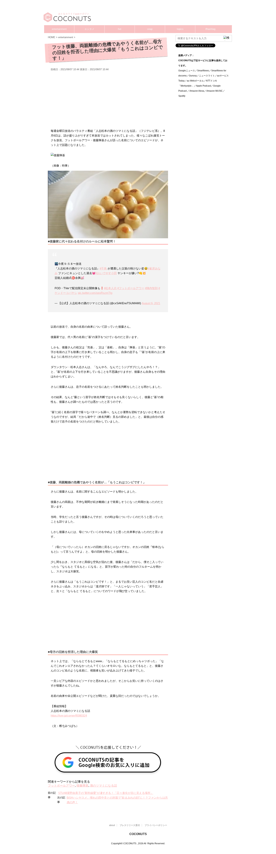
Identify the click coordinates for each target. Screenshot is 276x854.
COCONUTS (138, 834)
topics (180, 29)
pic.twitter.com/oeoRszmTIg (95, 292)
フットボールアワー (61, 785)
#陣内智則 (151, 288)
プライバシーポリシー (156, 825)
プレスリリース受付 (130, 825)
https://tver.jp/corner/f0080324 (69, 715)
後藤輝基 (82, 785)
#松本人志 (110, 288)
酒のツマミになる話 (103, 785)
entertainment (59, 29)
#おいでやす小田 (106, 273)
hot (119, 29)
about (112, 825)
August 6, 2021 (151, 303)
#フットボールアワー (130, 288)
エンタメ (89, 29)
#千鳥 (103, 268)
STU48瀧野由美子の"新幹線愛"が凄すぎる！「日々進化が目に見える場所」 (105, 792)
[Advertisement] (160, 14)
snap (149, 29)
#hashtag (210, 29)
